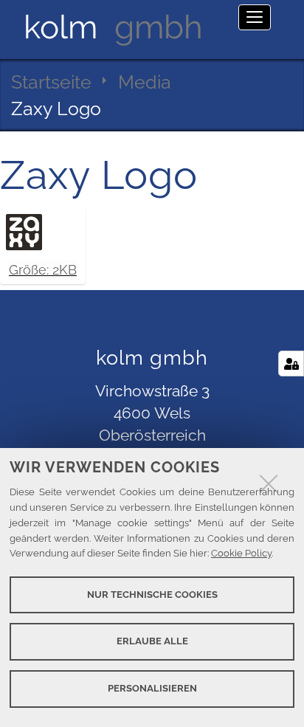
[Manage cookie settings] (291, 363)
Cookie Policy (241, 553)
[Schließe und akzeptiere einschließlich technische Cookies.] (268, 483)
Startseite (51, 82)
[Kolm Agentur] (113, 27)
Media (144, 82)
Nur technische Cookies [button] (152, 594)
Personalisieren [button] (152, 688)
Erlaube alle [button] (152, 641)
